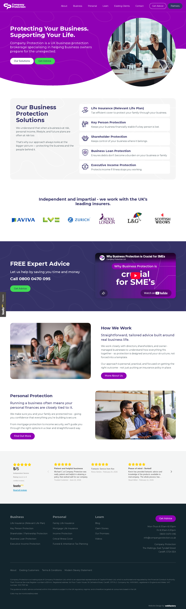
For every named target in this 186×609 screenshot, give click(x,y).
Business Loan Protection (23, 538)
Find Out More (22, 436)
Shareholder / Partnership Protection (29, 533)
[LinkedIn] (102, 546)
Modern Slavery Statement (78, 570)
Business (77, 6)
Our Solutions (22, 61)
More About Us (114, 375)
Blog (97, 523)
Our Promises (102, 533)
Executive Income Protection (25, 544)
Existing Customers (29, 570)
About (64, 6)
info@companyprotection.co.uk (160, 537)
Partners (175, 6)
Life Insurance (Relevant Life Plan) (27, 523)
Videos (98, 538)
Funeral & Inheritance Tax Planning (70, 544)
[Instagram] (107, 546)
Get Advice (157, 6)
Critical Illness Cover (63, 538)
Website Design (155, 605)
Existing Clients (122, 6)
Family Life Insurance (63, 523)
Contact (139, 6)
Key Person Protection (21, 528)
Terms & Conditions (52, 570)
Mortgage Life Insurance (65, 528)
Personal (92, 6)
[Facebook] (97, 546)
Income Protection (62, 533)
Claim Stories (101, 528)
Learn (105, 6)
